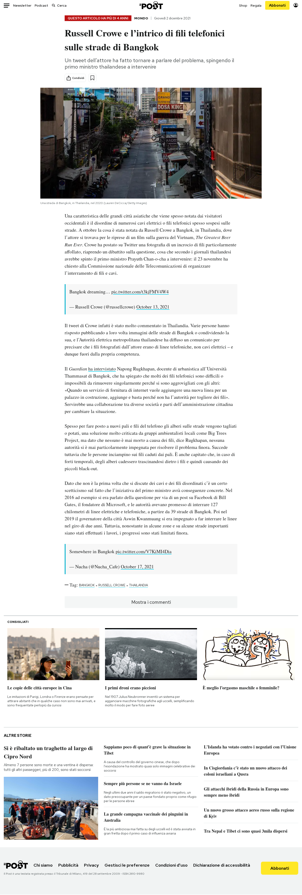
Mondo (141, 18)
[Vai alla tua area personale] (295, 5)
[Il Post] (151, 5)
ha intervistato (102, 368)
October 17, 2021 (137, 566)
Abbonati (277, 5)
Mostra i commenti (151, 602)
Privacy (91, 865)
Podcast (41, 5)
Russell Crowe (111, 585)
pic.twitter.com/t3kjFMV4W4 (140, 291)
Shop (243, 5)
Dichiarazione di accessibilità (221, 865)
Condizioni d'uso (171, 865)
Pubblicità (68, 865)
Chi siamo (43, 865)
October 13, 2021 (152, 307)
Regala (256, 5)
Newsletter (22, 5)
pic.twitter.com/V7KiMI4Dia (144, 551)
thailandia (138, 585)
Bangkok (87, 585)
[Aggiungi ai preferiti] (92, 78)
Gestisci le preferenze (127, 865)
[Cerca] (53, 5)
